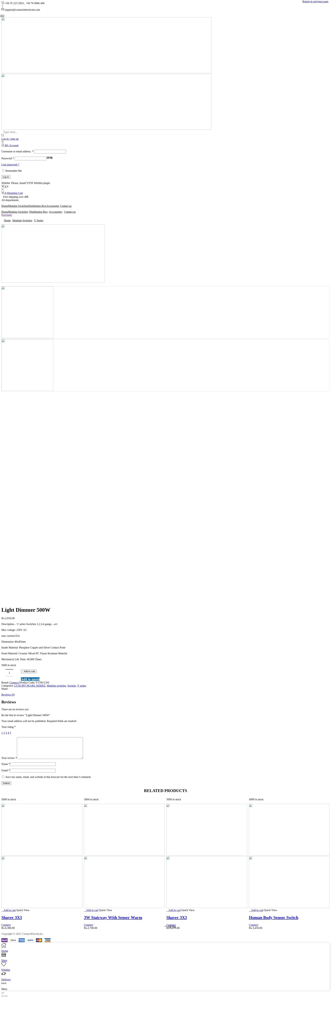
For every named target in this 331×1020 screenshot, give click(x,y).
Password (7, 158)
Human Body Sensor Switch (273, 917)
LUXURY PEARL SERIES (29, 685)
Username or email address (17, 151)
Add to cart (29, 671)
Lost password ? (10, 164)
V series (38, 220)
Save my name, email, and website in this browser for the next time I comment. (48, 776)
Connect (14, 682)
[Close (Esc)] (2, 992)
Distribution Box (37, 205)
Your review (9, 758)
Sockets (71, 685)
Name (5, 764)
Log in (6, 177)
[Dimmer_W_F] (27, 389)
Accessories (52, 205)
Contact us (66, 205)
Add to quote (30, 679)
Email (5, 770)
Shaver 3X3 (11, 917)
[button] (327, 510)
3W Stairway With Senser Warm (113, 917)
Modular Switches (18, 205)
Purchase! (6, 214)
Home (4, 205)
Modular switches (22, 220)
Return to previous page (315, 1)
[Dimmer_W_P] (27, 337)
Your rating (8, 726)
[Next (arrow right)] (6, 996)
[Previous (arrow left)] (2, 996)
